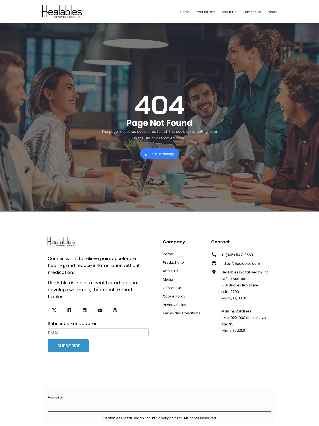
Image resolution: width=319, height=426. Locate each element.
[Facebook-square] (69, 310)
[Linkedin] (84, 310)
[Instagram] (115, 310)
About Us (229, 12)
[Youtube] (99, 310)
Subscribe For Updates (72, 323)
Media (272, 12)
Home (184, 12)
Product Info (205, 12)
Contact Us (252, 12)
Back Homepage (162, 154)
